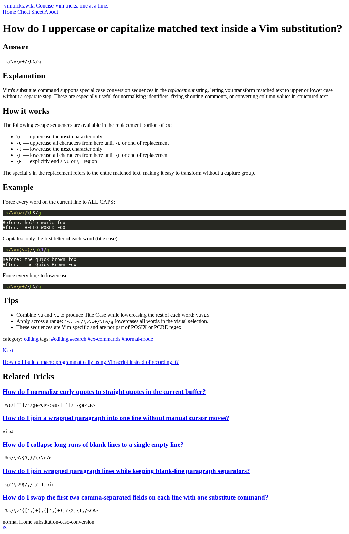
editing (31, 339)
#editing (60, 339)
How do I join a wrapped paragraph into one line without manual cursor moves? (116, 417)
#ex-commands (104, 339)
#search (78, 339)
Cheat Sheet (30, 12)
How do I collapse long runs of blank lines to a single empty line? (93, 444)
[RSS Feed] (5, 528)
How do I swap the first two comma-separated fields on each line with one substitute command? (136, 497)
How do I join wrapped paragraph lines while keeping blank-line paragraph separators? (126, 470)
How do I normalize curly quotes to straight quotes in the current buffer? (104, 391)
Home (9, 12)
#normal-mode (137, 339)
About (51, 12)
